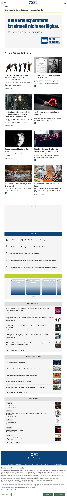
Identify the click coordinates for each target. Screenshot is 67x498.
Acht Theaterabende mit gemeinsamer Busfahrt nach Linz (28, 247)
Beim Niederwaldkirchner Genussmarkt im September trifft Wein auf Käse (33, 267)
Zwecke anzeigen (6, 494)
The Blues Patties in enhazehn (15, 362)
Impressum (47, 464)
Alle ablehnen (48, 494)
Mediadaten (18, 464)
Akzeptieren (59, 494)
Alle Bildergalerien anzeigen (16, 393)
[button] (2, 3)
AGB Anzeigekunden (57, 464)
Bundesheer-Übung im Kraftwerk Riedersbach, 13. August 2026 (26, 387)
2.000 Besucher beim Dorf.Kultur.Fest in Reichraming (22, 369)
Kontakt (26, 464)
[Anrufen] (37, 458)
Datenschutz (39, 464)
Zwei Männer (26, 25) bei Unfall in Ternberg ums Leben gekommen (30, 240)
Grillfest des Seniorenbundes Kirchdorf (18, 381)
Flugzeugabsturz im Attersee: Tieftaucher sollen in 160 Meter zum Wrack (33, 260)
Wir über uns (9, 464)
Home (6, 6)
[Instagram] (33, 458)
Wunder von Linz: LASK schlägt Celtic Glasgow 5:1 (21, 375)
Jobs (32, 464)
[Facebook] (28, 458)
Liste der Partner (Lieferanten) (8, 490)
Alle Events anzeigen (13, 443)
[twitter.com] (31, 458)
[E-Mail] (40, 458)
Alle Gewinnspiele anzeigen (15, 351)
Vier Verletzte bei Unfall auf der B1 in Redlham (24, 253)
